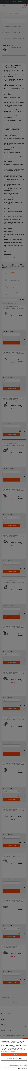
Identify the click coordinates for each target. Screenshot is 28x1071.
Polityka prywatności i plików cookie (18, 1065)
